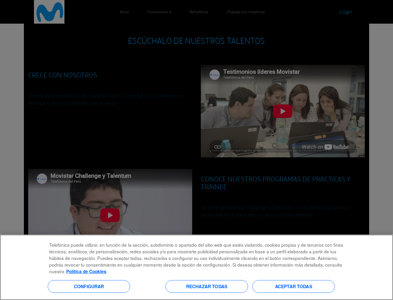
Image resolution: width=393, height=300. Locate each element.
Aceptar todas (293, 286)
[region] (196, 267)
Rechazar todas (206, 286)
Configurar (89, 286)
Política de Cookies (86, 271)
